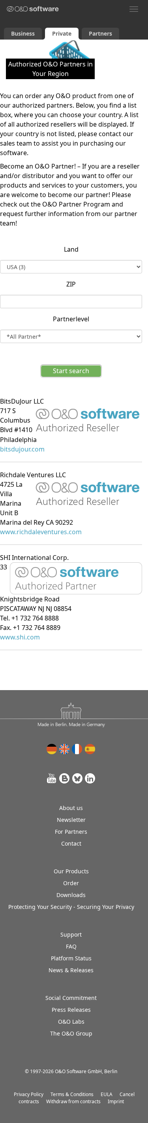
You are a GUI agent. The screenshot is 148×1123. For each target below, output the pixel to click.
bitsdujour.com (22, 449)
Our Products (71, 871)
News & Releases (71, 970)
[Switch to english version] (64, 749)
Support (71, 934)
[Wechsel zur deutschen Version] (52, 749)
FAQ (71, 946)
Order (71, 883)
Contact (71, 843)
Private (61, 33)
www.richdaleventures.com (41, 531)
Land (71, 249)
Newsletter (71, 819)
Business (23, 33)
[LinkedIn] (90, 778)
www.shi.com (20, 637)
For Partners (71, 831)
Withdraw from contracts (73, 1101)
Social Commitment (71, 998)
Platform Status (71, 958)
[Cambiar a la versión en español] (90, 749)
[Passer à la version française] (77, 749)
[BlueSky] (77, 778)
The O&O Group (71, 1033)
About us (71, 808)
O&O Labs (71, 1021)
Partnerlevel (71, 319)
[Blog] (64, 778)
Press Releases (71, 1009)
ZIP (71, 284)
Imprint (116, 1101)
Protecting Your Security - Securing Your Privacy (71, 907)
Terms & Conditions (72, 1094)
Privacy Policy (28, 1094)
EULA (106, 1094)
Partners (100, 33)
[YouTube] (52, 778)
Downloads (71, 895)
